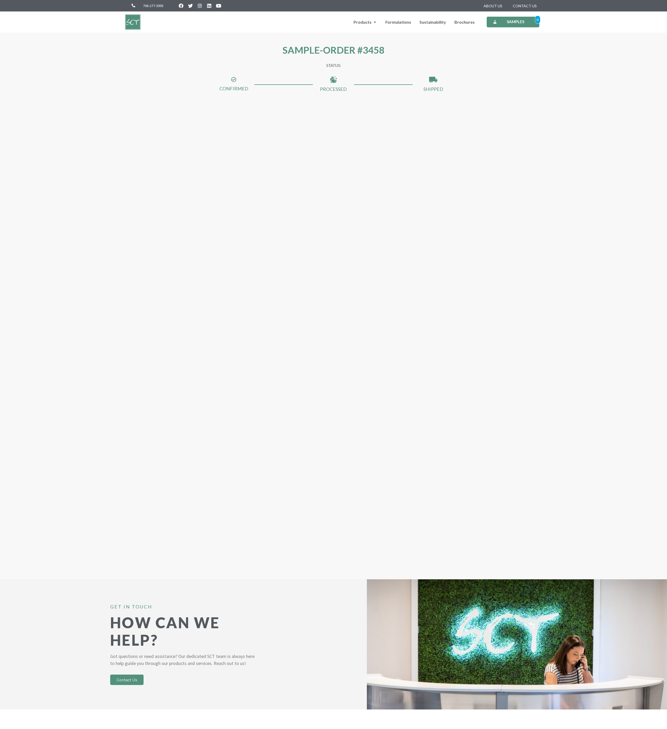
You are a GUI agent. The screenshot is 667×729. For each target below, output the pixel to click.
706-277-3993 (153, 5)
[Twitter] (190, 5)
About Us (493, 6)
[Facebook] (181, 5)
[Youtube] (218, 5)
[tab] (365, 22)
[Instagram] (200, 5)
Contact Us (525, 6)
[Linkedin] (209, 5)
